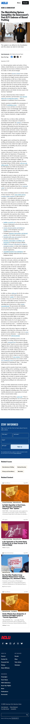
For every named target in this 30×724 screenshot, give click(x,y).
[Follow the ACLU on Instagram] (10, 643)
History (3, 665)
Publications (4, 691)
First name (4, 434)
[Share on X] (15, 57)
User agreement (4, 707)
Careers (3, 656)
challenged (14, 293)
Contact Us (4, 659)
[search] (27, 715)
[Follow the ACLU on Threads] (18, 643)
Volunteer (17, 665)
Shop (16, 659)
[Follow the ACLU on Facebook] (2, 643)
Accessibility (13, 708)
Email (3, 440)
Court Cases (4, 679)
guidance (19, 122)
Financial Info (5, 662)
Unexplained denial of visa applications (13, 251)
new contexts (16, 357)
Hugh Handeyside (5, 54)
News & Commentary (7, 8)
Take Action (18, 662)
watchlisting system (11, 105)
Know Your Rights (6, 685)
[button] (18, 57)
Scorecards (4, 694)
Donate (25, 3)
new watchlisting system (7, 360)
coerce (26, 332)
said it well (19, 396)
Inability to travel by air (9, 222)
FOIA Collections (5, 682)
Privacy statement (14, 707)
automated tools (12, 342)
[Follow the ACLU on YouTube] (6, 643)
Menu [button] (19, 3)
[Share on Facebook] (12, 57)
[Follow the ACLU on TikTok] (14, 643)
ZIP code (4, 445)
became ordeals (16, 73)
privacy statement (17, 453)
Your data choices (5, 708)
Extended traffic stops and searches (12, 237)
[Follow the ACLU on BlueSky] (21, 643)
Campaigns (4, 676)
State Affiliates (5, 668)
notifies (12, 297)
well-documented (15, 335)
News (2, 688)
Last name (16, 434)
